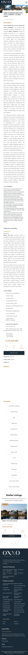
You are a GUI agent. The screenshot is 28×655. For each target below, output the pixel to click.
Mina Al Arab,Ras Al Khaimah (18, 590)
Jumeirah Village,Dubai (8, 599)
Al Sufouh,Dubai (17, 601)
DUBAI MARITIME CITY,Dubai (7, 611)
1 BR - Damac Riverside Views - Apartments (8, 570)
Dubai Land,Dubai (18, 587)
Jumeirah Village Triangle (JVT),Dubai (8, 584)
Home (4, 621)
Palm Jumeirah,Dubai (7, 593)
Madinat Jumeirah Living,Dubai (18, 594)
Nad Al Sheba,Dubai (18, 599)
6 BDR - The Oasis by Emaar (18, 570)
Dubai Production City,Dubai (18, 597)
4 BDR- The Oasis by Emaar (18, 574)
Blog (4, 623)
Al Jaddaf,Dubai (6, 589)
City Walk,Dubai (6, 601)
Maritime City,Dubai (18, 583)
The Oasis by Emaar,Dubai (17, 615)
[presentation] (12, 543)
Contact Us (16, 623)
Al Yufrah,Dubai (6, 603)
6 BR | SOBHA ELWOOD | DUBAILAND (8, 577)
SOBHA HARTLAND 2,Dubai (7, 615)
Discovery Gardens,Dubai (19, 585)
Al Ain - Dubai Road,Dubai (6, 597)
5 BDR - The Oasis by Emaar (7, 574)
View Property (11, 535)
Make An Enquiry (14, 352)
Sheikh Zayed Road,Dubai (19, 603)
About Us (16, 621)
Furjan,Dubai (5, 587)
